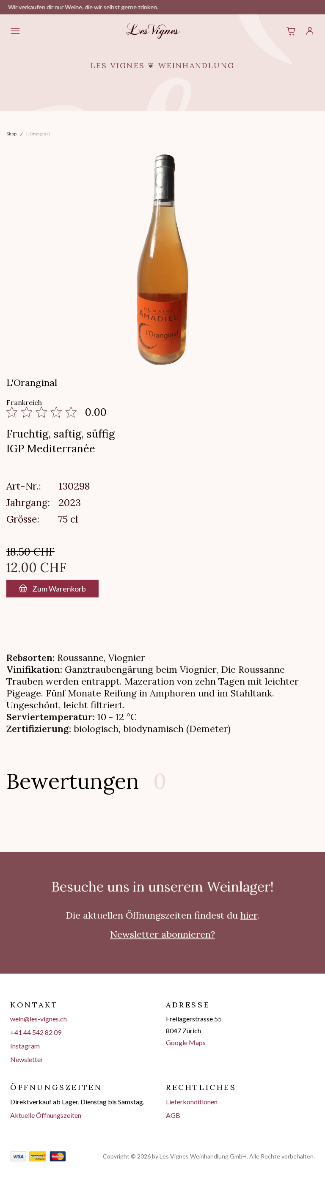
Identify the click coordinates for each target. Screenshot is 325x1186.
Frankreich (24, 402)
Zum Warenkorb (59, 588)
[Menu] (15, 31)
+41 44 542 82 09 (35, 1032)
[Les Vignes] (153, 31)
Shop (11, 134)
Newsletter (26, 1059)
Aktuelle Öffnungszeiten (45, 1115)
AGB (173, 1115)
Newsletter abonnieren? (162, 934)
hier (248, 915)
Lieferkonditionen (192, 1102)
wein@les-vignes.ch (38, 1019)
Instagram (25, 1046)
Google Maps (186, 1042)
